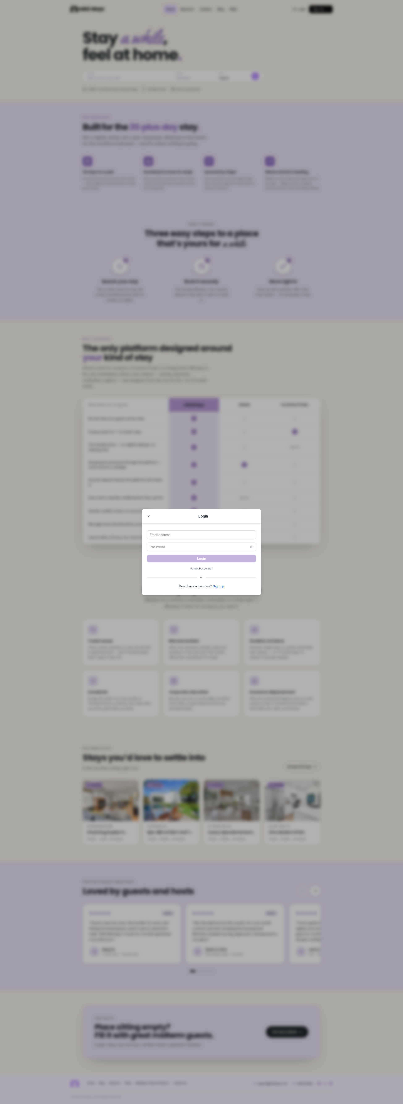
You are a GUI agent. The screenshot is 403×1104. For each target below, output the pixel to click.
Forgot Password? (201, 568)
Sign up (218, 586)
